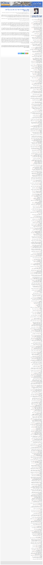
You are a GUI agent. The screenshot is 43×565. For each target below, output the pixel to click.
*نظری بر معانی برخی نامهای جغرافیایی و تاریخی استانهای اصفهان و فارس (36, 127)
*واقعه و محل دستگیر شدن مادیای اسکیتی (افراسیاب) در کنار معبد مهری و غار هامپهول (36, 99)
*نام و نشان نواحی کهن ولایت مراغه (36, 54)
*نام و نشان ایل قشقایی (37, 199)
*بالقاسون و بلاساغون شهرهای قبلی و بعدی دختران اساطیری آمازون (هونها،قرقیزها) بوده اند (37, 454)
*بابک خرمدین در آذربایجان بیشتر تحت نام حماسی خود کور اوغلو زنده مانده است (36, 524)
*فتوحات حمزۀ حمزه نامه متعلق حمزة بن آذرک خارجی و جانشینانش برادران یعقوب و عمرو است (36, 129)
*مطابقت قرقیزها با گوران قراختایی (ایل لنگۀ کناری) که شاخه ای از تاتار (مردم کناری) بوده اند (36, 149)
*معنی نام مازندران (38, 36)
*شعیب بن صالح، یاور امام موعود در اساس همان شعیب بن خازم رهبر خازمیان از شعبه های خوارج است (36, 357)
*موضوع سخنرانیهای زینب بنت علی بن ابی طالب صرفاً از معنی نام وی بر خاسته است (36, 340)
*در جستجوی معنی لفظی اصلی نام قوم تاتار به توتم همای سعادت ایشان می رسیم (36, 384)
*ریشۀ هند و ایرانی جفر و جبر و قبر (36, 101)
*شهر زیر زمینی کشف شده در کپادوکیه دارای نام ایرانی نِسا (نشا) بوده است (36, 276)
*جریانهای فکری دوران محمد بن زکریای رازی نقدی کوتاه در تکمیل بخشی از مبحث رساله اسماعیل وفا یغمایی (36, 554)
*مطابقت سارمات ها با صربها (36, 28)
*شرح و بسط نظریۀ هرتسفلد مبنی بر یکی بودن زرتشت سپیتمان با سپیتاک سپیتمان (36, 265)
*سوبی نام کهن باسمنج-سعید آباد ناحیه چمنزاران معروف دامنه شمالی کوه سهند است (36, 515)
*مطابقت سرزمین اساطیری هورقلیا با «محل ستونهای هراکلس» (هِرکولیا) (36, 108)
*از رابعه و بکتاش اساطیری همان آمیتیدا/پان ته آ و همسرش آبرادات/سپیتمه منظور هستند (36, 522)
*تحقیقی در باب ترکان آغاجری (36, 373)
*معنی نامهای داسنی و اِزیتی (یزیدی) (36, 111)
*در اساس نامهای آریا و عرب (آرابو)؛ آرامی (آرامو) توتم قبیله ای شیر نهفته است (36, 361)
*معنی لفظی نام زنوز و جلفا (37, 520)
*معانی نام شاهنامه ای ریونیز (36, 318)
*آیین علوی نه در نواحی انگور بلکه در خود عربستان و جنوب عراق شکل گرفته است (36, 437)
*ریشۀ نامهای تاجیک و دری (37, 263)
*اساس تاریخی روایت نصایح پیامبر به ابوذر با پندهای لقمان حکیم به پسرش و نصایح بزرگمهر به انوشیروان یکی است (36, 478)
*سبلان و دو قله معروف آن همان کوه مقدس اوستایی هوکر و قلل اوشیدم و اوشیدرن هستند (37, 533)
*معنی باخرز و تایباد (38, 305)
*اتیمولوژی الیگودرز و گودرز (36, 83)
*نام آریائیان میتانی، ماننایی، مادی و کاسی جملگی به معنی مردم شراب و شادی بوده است (36, 543)
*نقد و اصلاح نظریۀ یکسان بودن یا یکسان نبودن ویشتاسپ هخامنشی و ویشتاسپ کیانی (36, 250)
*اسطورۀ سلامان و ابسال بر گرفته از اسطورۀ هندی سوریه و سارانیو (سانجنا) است (36, 137)
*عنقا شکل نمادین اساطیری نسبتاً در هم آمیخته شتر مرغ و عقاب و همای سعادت (36, 344)
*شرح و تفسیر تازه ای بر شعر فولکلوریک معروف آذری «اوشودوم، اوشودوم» (36, 387)
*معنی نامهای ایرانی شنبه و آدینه (36, 158)
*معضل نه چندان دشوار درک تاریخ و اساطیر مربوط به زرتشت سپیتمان (36, 417)
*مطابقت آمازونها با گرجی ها (36, 166)
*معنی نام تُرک (38, 79)
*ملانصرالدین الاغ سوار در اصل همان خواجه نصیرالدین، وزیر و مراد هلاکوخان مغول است (36, 499)
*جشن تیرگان (38, 124)
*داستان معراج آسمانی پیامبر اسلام (36, 440)
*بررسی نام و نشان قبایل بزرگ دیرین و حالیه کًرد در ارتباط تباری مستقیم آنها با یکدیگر (36, 483)
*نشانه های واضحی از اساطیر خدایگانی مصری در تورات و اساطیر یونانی (36, 501)
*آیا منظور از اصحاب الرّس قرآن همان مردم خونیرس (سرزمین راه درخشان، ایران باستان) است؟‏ (36, 174)
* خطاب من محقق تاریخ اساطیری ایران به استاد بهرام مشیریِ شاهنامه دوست (36, 247)
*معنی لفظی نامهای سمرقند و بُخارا (36, 215)
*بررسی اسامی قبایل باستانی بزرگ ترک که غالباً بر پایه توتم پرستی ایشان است (36, 378)
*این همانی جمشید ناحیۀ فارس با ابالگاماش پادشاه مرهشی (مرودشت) (37, 117)
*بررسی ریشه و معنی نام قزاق (36, 234)
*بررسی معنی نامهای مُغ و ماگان (36, 293)
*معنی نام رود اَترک (38, 64)
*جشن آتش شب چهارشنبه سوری (36, 164)
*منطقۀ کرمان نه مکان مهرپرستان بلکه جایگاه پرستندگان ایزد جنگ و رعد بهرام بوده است (36, 123)
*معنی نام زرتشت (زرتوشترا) (36, 41)
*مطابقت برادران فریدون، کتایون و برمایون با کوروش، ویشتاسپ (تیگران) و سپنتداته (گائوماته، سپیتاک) (36, 160)
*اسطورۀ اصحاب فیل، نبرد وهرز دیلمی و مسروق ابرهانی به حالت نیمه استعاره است (36, 143)
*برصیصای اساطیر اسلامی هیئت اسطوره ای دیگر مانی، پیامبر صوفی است (36, 458)
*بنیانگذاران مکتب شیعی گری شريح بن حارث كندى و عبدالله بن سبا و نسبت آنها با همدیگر (36, 468)
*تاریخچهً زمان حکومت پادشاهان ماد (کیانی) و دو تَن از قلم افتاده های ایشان (37, 287)
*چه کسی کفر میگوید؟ (37, 464)
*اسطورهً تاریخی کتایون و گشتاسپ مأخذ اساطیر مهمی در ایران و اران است (36, 363)
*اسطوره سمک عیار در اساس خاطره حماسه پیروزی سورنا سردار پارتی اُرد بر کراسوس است (36, 493)
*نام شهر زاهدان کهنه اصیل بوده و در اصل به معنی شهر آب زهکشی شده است (36, 391)
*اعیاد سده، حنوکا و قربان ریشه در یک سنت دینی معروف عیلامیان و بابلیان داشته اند (36, 448)
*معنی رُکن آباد (38, 213)
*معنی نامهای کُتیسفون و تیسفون (36, 208)
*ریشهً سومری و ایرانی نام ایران (36, 342)
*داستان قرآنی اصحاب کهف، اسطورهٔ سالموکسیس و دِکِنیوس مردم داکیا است (37, 38)
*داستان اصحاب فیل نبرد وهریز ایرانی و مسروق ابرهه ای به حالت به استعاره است (36, 237)
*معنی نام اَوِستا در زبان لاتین (36, 162)
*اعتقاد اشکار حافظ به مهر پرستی (36, 559)
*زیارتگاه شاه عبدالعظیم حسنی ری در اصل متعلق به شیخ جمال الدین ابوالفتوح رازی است (36, 403)
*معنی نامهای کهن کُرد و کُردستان (36, 24)
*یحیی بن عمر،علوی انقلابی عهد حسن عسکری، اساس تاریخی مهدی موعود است (36, 507)
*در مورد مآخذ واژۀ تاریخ (37, 53)
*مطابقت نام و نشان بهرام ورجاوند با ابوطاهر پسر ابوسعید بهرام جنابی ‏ (36, 133)
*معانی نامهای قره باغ (37, 60)
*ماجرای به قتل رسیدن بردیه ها (36, 31)
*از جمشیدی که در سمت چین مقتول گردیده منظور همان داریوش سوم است (37, 295)
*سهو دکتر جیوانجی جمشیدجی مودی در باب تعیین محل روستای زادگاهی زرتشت (36, 226)
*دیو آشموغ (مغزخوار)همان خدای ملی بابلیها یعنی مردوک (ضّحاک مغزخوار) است (37, 421)
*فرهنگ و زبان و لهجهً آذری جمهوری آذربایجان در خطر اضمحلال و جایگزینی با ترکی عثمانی (36, 415)
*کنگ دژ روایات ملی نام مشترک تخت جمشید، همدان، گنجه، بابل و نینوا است (37, 535)
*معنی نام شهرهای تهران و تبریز (36, 125)
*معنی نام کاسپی (38, 306)
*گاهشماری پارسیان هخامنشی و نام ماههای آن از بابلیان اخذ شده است (36, 557)
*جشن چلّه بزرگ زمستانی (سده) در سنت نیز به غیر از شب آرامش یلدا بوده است (36, 442)
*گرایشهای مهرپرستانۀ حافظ (36, 55)
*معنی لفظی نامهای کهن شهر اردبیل (36, 239)
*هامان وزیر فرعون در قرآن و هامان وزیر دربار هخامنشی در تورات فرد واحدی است (36, 97)
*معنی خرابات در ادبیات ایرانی (36, 303)
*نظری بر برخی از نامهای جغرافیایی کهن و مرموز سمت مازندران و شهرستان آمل (36, 397)
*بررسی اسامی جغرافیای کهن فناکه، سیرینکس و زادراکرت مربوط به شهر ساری (37, 399)
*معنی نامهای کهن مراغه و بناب (36, 302)
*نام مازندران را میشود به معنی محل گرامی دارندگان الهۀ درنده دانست (36, 170)
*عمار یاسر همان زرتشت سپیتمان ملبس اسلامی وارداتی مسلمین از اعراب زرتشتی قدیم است (36, 471)
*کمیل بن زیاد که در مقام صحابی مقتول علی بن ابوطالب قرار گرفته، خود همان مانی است (36, 466)
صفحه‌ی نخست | (39, 6)
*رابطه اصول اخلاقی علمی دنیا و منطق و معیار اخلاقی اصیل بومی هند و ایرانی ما (36, 490)
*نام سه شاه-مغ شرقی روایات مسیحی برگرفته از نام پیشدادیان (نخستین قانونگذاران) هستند (36, 141)
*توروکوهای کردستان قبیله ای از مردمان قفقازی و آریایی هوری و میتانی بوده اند (36, 299)
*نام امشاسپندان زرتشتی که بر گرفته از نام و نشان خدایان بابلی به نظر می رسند (36, 178)
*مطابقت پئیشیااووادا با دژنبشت (36, 26)
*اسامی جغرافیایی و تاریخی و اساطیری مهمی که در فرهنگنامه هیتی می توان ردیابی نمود (36, 355)
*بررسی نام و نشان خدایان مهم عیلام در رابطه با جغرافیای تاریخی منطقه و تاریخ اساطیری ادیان (36, 450)
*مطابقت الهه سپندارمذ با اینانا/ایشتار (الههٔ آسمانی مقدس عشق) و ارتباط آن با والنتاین (36, 113)
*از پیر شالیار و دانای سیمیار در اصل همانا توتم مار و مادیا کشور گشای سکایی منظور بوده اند (36, 88)
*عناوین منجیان (38, 18)
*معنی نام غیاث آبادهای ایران (36, 259)
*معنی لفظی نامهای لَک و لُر (36, 497)
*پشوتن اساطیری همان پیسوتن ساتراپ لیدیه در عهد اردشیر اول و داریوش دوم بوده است (36, 284)
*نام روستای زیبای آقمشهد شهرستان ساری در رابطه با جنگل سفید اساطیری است (36, 480)
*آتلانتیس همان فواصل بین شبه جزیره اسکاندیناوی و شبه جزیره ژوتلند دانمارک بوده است (36, 325)
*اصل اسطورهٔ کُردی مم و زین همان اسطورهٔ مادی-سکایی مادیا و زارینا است (37, 52)
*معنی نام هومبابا (38, 197)
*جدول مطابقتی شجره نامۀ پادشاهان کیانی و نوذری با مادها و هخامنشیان (36, 176)
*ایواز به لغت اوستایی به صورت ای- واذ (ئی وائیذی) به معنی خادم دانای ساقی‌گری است (36, 368)
